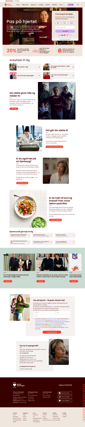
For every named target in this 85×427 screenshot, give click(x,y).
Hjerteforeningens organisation (44, 323)
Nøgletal (14, 421)
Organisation (35, 414)
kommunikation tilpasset (51, 318)
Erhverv (14, 414)
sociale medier (53, 324)
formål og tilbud (38, 320)
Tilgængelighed (36, 420)
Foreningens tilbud (56, 420)
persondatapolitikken (40, 327)
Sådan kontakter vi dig (47, 420)
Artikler (24, 414)
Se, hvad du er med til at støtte (54, 146)
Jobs (34, 416)
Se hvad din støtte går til (65, 39)
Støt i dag (14, 108)
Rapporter (25, 420)
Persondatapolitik (36, 421)
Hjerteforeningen (9, 1)
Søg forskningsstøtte (17, 420)
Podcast (24, 416)
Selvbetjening (55, 416)
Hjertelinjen (45, 418)
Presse (44, 416)
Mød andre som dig (22, 183)
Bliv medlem (55, 414)
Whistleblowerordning (37, 418)
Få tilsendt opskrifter (55, 220)
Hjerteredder (15, 416)
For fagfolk (17, 1)
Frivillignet (65, 416)
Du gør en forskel (56, 418)
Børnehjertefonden (17, 418)
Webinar (24, 418)
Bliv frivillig (65, 414)
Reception (45, 414)
